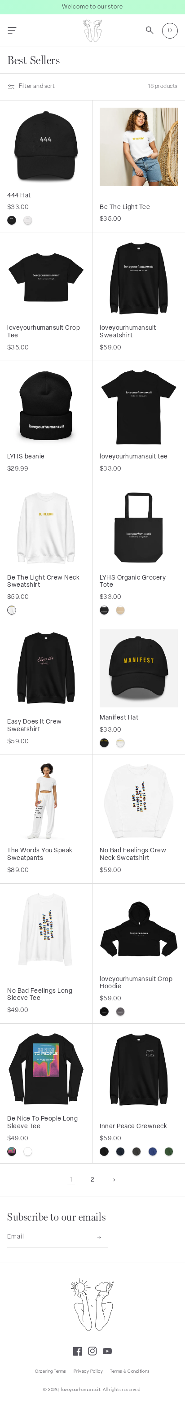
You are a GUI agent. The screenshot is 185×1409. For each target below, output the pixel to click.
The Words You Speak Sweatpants (40, 854)
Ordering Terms (50, 1372)
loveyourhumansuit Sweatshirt (128, 332)
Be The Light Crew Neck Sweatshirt (43, 582)
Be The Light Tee (125, 207)
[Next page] (114, 1180)
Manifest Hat (119, 718)
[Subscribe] (99, 1238)
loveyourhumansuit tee (134, 457)
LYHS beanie (26, 457)
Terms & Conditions (130, 1372)
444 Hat (19, 195)
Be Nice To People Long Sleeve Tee (42, 1123)
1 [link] (71, 1180)
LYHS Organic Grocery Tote (133, 582)
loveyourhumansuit (80, 1390)
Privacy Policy (88, 1372)
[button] (12, 31)
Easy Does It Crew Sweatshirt (34, 726)
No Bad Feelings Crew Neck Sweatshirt (133, 854)
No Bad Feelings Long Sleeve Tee (40, 995)
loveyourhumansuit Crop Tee (43, 332)
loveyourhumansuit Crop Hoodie (136, 983)
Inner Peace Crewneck (133, 1126)
